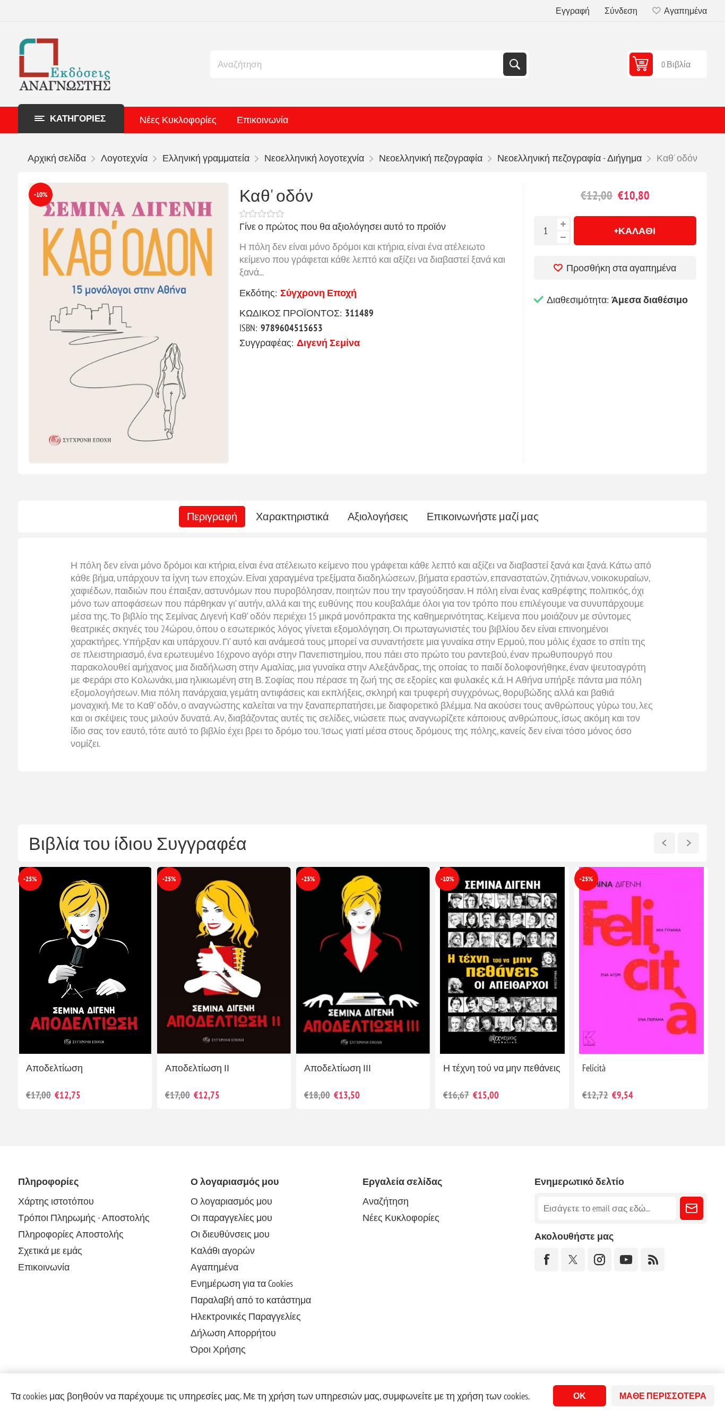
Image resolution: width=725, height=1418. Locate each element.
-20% (586, 878)
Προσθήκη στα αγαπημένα (621, 268)
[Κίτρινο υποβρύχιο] (641, 960)
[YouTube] (626, 1259)
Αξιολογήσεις (378, 516)
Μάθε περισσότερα (662, 1395)
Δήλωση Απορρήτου (233, 1333)
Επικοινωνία (262, 120)
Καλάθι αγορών (223, 1250)
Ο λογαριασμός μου (231, 1201)
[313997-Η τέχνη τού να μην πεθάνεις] (224, 960)
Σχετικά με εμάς (50, 1250)
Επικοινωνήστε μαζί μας (483, 516)
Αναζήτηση (515, 64)
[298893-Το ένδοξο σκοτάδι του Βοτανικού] (502, 960)
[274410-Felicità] (363, 960)
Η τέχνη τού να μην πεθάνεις (223, 1068)
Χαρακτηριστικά (292, 516)
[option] (84, 988)
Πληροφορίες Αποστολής (71, 1234)
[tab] (212, 516)
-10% (40, 194)
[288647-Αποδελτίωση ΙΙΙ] (85, 960)
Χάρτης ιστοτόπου (56, 1201)
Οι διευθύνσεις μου (230, 1234)
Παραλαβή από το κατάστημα (251, 1300)
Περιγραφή (212, 516)
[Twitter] (573, 1259)
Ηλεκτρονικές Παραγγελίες (246, 1316)
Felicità (315, 1068)
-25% (30, 878)
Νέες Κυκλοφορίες (178, 120)
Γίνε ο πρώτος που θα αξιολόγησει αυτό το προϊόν (342, 226)
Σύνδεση (621, 10)
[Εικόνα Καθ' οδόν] (128, 323)
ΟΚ (579, 1395)
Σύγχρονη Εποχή (318, 293)
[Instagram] (599, 1259)
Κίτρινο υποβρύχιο (620, 1068)
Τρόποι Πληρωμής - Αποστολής (84, 1217)
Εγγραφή (573, 10)
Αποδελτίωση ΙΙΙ (59, 1068)
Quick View (60, 1036)
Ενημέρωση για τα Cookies (242, 1283)
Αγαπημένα (214, 1267)
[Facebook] (546, 1259)
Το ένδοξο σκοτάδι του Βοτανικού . (489, 1074)
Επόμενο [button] (688, 843)
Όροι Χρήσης (218, 1349)
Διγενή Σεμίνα (328, 343)
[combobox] (357, 64)
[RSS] (652, 1259)
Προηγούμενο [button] (664, 843)
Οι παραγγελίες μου (231, 1217)
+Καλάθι (634, 231)
